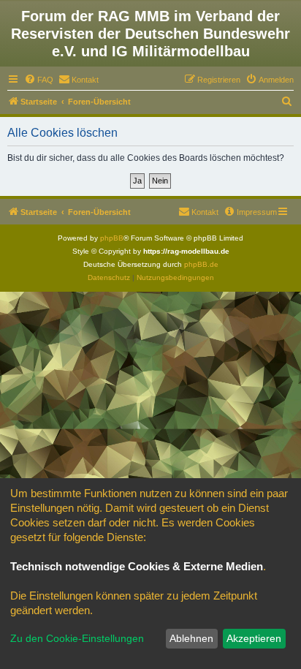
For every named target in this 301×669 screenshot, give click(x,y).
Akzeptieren (253, 638)
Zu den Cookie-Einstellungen (77, 638)
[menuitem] (38, 79)
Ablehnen (191, 638)
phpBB (111, 238)
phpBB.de (201, 264)
